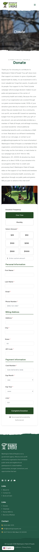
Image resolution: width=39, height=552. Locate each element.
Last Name (9, 282)
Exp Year (9, 387)
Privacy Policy (26, 547)
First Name (9, 270)
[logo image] (10, 5)
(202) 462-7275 (9, 525)
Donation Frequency (13, 210)
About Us (6, 490)
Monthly (19, 222)
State (7, 339)
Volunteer (6, 509)
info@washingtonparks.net (12, 529)
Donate (5, 506)
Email (8, 292)
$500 (12, 251)
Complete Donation (19, 411)
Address (9, 318)
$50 (26, 235)
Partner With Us (8, 512)
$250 (27, 243)
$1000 (26, 251)
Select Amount (12, 229)
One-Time (19, 215)
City (7, 328)
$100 (12, 243)
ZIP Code (10, 349)
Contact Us (6, 493)
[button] (8, 548)
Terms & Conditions (14, 547)
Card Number (11, 365)
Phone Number (12, 301)
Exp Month (10, 375)
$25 (12, 235)
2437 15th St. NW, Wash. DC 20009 (15, 532)
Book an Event (7, 496)
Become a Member (9, 515)
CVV (8, 398)
